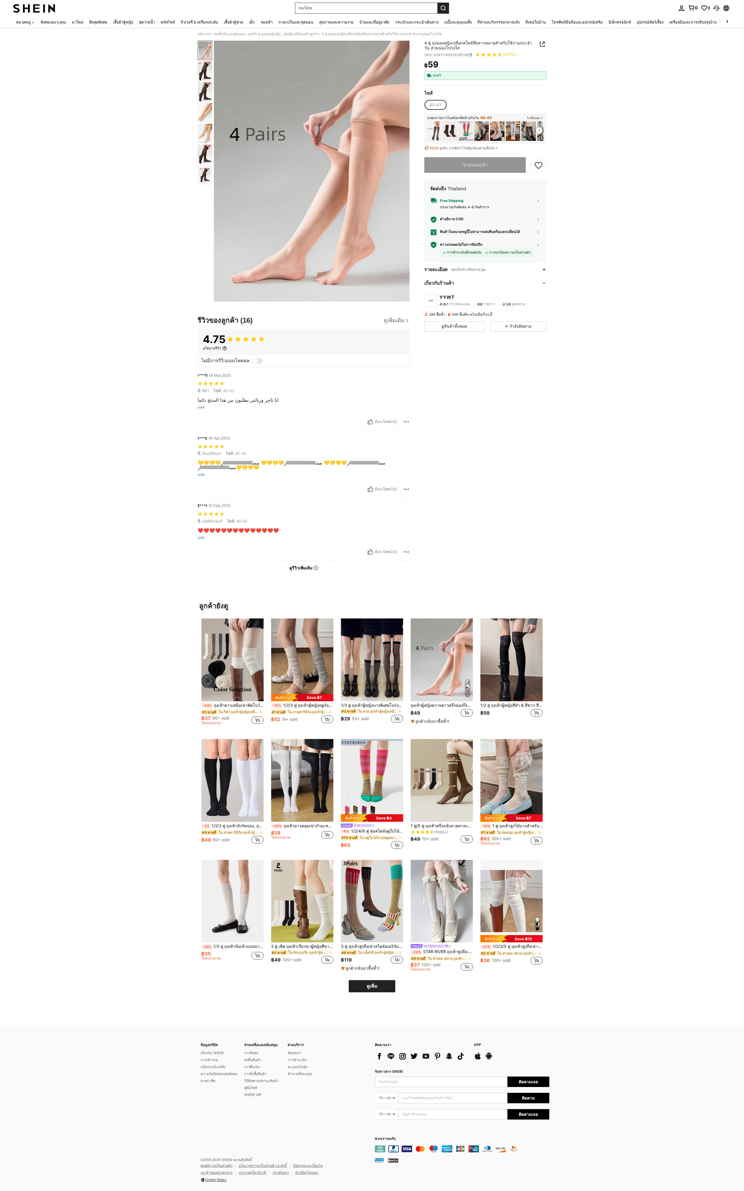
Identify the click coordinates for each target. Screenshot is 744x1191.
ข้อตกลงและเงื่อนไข (308, 1166)
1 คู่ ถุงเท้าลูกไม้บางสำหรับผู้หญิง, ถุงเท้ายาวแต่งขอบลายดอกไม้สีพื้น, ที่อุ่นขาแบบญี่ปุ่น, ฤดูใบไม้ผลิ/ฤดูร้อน (512, 826)
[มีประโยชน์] (370, 421)
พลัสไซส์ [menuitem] (168, 22)
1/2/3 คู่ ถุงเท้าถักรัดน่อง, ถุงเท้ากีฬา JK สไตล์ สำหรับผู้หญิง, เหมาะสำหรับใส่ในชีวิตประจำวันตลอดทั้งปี (233, 826)
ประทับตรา (281, 1173)
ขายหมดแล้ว (475, 165)
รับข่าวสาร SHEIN (389, 1072)
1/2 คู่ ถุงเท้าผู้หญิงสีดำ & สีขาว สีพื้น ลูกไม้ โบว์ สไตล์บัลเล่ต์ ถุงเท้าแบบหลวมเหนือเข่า (511, 705)
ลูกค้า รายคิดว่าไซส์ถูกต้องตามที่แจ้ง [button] (462, 148)
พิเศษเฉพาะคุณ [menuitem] (53, 22)
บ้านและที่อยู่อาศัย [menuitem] (374, 22)
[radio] (435, 105)
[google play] (489, 1059)
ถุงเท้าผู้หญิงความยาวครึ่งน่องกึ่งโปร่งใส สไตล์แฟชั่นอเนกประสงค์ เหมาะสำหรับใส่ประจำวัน (442, 705)
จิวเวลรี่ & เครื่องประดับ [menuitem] (199, 22)
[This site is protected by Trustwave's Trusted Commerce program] (379, 1160)
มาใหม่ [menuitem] (77, 22)
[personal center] (681, 8)
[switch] (257, 361)
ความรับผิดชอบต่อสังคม (219, 1074)
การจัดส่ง (251, 1053)
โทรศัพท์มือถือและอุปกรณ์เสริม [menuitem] (577, 22)
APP (477, 1045)
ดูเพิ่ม (372, 986)
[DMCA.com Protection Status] (393, 1160)
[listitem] (434, 131)
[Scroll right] (727, 22)
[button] (716, 8)
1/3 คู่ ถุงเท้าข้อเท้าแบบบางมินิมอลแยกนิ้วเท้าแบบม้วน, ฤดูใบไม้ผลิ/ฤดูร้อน (233, 946)
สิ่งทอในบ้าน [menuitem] (535, 22)
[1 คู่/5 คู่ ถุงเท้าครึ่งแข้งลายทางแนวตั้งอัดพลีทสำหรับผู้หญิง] (442, 780)
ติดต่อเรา (295, 1053)
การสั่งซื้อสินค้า (255, 1074)
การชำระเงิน (297, 1060)
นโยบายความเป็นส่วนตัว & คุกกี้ (263, 1166)
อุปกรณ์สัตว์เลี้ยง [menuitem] (650, 22)
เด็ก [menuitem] (252, 22)
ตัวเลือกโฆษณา (307, 1173)
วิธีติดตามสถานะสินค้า (261, 1081)
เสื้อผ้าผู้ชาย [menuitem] (233, 22)
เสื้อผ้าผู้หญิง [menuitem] (123, 22)
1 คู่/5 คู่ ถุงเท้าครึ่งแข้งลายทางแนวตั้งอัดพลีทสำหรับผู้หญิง (442, 826)
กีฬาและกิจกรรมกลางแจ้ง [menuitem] (498, 22)
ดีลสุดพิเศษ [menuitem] (98, 22)
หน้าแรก (204, 34)
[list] (421, 1056)
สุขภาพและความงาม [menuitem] (336, 22)
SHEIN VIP (252, 1095)
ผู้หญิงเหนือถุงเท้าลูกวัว (301, 34)
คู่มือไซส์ (250, 1088)
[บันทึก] (538, 165)
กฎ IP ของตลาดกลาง (217, 1173)
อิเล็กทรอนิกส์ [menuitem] (620, 22)
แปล (201, 407)
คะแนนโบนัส (297, 1067)
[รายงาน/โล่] (406, 421)
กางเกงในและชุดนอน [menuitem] (295, 22)
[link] (693, 7)
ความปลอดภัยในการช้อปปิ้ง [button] (461, 245)
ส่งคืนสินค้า (252, 1060)
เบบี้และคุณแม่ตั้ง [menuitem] (458, 22)
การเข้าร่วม (209, 1060)
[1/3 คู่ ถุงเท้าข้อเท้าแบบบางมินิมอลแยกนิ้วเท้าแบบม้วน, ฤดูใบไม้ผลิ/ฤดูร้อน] (232, 901)
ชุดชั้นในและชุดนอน (229, 34)
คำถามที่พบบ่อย (300, 1074)
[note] (302, 697)
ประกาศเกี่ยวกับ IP (253, 1173)
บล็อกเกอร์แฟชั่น (213, 1067)
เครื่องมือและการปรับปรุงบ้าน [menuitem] (693, 22)
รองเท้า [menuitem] (267, 22)
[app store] (478, 1059)
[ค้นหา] (443, 8)
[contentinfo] (462, 1148)
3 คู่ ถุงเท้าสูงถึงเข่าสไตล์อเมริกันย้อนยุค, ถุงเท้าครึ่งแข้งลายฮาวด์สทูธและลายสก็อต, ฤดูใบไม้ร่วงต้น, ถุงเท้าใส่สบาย (372, 946)
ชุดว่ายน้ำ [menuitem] (147, 22)
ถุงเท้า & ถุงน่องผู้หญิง (264, 34)
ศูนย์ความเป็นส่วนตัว (217, 1166)
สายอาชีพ (208, 1081)
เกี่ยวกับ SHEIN (212, 1053)
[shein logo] (34, 8)
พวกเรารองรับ (385, 1139)
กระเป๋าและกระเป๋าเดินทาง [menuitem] (416, 22)
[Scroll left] (720, 22)
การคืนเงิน (252, 1067)
